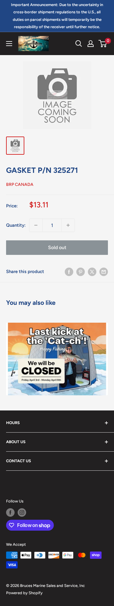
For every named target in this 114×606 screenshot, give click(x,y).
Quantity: (16, 225)
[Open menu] (9, 43)
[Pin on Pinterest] (80, 271)
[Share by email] (103, 271)
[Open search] (78, 43)
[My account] (91, 43)
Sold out (57, 247)
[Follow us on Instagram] (22, 512)
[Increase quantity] (68, 225)
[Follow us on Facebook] (10, 512)
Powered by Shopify (24, 593)
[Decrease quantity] (35, 225)
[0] (103, 43)
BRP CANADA (19, 184)
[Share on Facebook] (69, 271)
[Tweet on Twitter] (92, 271)
